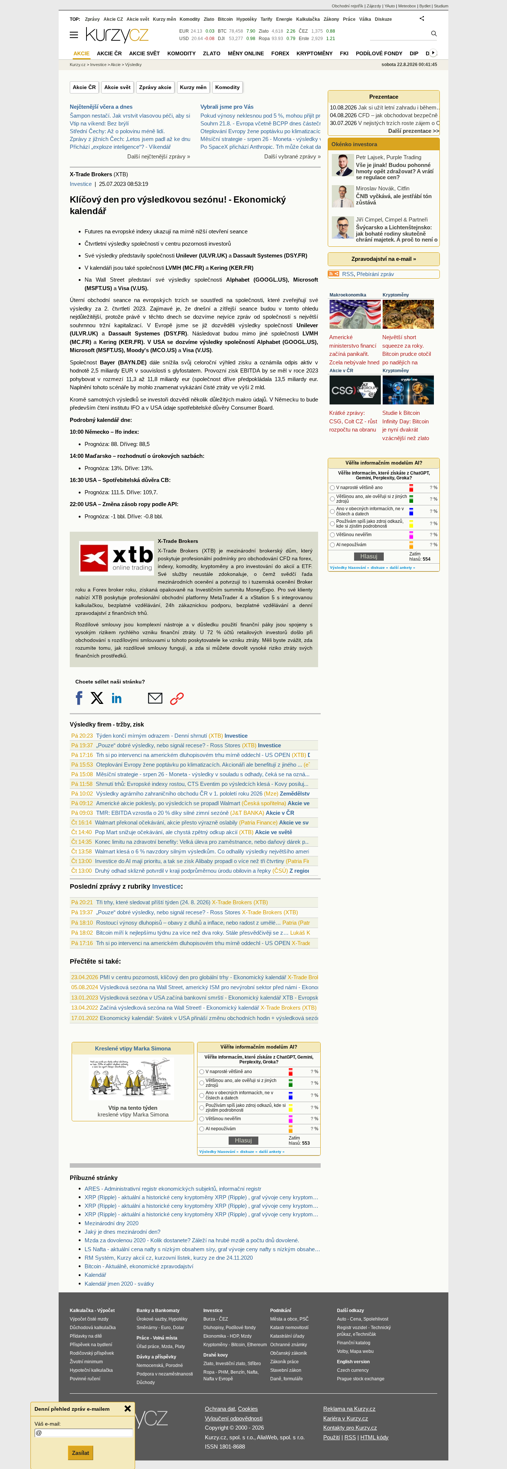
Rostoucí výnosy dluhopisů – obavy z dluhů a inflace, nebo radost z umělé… (188, 922)
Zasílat (80, 1453)
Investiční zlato (230, 1363)
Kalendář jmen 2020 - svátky (119, 1284)
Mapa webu (362, 1351)
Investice (81, 184)
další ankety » (272, 1152)
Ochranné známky (288, 1344)
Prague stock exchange (361, 1378)
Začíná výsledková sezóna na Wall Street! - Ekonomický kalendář (179, 1007)
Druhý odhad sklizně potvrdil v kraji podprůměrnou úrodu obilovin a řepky (183, 871)
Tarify (266, 19)
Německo (97, 432)
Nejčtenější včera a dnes (101, 107)
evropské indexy (132, 231)
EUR (127, 370)
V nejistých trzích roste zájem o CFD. (403, 123)
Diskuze (383, 19)
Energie (284, 19)
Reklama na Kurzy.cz (349, 1409)
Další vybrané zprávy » (292, 156)
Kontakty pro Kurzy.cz (350, 1427)
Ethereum (257, 1344)
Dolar (178, 1327)
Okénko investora (353, 144)
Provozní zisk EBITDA (232, 370)
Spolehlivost (375, 1319)
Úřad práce (148, 1346)
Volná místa (165, 1338)
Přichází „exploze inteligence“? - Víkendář (120, 147)
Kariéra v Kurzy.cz (345, 1418)
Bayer (107, 362)
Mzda (167, 1346)
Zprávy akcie (155, 87)
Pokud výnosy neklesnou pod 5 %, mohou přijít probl (263, 115)
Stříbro (254, 1363)
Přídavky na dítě (86, 1336)
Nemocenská (150, 1365)
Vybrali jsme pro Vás (227, 107)
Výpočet (106, 1310)
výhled (227, 362)
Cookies (248, 1409)
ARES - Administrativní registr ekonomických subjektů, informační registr (173, 1189)
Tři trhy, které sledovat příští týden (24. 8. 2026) (153, 902)
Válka (365, 19)
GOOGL (266, 279)
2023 (139, 308)
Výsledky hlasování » (219, 1152)
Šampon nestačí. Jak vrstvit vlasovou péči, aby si (130, 115)
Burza (209, 1319)
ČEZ (303, 31)
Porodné (174, 1365)
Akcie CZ (113, 19)
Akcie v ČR (280, 813)
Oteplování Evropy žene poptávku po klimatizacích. (262, 131)
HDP (234, 1336)
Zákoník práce (284, 1361)
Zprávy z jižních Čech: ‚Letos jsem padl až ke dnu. (131, 139)
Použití (331, 1437)
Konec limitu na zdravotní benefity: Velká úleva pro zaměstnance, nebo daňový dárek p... (202, 842)
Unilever (186, 255)
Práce (349, 19)
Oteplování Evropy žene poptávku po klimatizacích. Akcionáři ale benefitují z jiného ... (199, 764)
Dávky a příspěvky (156, 1357)
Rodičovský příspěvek (92, 1353)
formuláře (293, 1378)
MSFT (93, 288)
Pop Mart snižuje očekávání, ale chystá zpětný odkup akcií (166, 832)
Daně (275, 1378)
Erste (304, 38)
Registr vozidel (352, 1327)
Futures (94, 231)
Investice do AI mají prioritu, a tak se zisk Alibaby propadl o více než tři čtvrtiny (189, 861)
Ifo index (126, 432)
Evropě (163, 325)
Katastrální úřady (287, 1336)
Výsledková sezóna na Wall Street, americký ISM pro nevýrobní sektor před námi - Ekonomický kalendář (227, 987)
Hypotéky (246, 19)
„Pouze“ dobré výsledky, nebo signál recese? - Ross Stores (168, 745)
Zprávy (92, 19)
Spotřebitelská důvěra (130, 480)
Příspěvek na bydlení (91, 1344)
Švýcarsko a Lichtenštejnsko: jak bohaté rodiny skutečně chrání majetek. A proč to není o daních (385, 236)
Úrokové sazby (151, 1319)
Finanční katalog (353, 1342)
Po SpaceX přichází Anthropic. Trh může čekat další (263, 147)
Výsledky (133, 64)
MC (188, 268)
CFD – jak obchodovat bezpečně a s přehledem (416, 115)
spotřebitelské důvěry (203, 407)
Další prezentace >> (413, 131)
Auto (341, 1319)
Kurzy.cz (78, 64)
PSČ (304, 1319)
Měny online (246, 53)
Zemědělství (295, 793)
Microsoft (305, 279)
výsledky (119, 243)
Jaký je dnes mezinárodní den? (122, 1232)
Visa (123, 288)
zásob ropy (135, 504)
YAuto (390, 6)
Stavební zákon (285, 1370)
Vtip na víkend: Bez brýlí (99, 123)
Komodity (227, 87)
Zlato (264, 31)
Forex (280, 53)
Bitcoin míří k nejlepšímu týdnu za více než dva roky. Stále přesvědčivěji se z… (192, 932)
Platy (180, 1346)
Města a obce (283, 1319)
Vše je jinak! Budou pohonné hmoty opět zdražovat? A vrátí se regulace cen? (395, 171)
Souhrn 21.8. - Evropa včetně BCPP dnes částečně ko (266, 123)
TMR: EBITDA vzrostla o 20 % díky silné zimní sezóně (162, 813)
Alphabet (237, 279)
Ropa (264, 38)
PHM (223, 1372)
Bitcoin (225, 19)
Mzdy (246, 1336)
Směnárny (147, 1327)
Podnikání (280, 1310)
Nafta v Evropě (218, 1378)
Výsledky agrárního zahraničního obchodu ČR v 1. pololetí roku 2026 (179, 793)
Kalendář (95, 1275)
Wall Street (110, 279)
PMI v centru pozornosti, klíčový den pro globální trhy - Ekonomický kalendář (193, 977)
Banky (143, 1310)
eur (186, 379)
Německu (286, 399)
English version (353, 1361)
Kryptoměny (396, 295)
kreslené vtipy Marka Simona (133, 1111)
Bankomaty (167, 1310)
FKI (344, 53)
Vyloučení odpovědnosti (233, 1418)
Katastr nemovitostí (289, 1327)
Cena (355, 1319)
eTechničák (364, 1334)
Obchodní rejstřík (347, 6)
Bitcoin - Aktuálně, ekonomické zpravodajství (139, 1266)
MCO (159, 350)
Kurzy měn (193, 87)
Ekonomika (214, 1336)
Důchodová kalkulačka (93, 1327)
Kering (219, 268)
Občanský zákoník (288, 1353)
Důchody (146, 1382)
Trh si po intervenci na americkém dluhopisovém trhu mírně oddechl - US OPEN (193, 755)
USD (184, 38)
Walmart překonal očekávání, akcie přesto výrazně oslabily (166, 822)
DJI (221, 38)
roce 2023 (306, 370)
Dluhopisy (213, 1327)
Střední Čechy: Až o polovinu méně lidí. (117, 131)
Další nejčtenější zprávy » (158, 156)
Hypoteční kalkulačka (91, 1370)
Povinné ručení (85, 1378)
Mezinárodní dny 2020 (111, 1223)
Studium (441, 6)
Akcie (116, 64)
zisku (244, 362)
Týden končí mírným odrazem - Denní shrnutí (151, 735)
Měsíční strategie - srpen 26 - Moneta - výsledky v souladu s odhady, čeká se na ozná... (203, 774)
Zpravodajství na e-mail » (383, 259)
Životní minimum (86, 1361)
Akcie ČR (84, 87)
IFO (135, 407)
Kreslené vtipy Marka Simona (133, 1048)
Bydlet (425, 6)
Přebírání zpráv (375, 274)
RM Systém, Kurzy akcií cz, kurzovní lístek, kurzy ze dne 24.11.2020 (169, 1258)
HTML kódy (374, 1437)
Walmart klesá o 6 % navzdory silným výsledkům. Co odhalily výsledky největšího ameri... (204, 851)
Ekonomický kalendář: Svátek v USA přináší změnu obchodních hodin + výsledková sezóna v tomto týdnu (229, 1018)
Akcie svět (117, 87)
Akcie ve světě (306, 803)
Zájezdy (374, 6)
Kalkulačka (308, 19)
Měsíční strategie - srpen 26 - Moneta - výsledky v (261, 139)
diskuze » (249, 1152)
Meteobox (407, 6)
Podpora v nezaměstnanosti (165, 1374)
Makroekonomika (348, 295)
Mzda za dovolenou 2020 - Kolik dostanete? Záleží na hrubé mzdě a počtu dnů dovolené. (192, 1240)
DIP (414, 53)
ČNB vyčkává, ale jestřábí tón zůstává (394, 199)
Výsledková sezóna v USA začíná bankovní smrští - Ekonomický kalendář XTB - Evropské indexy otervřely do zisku (241, 997)
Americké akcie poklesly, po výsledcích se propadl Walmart (168, 803)
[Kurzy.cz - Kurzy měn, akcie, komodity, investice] (117, 41)
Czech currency (353, 1370)
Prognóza (96, 444)
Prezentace (383, 97)
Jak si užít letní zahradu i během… (400, 107)
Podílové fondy (379, 53)
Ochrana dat (220, 1409)
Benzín (237, 1372)
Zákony (331, 19)
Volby (342, 1351)
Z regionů (302, 871)
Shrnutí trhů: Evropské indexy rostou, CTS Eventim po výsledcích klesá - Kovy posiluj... (202, 784)
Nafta (252, 1372)
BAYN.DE (132, 362)
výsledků (127, 399)
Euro (166, 1327)
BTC (222, 31)
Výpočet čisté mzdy (89, 1319)
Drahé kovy (215, 1355)
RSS (348, 274)
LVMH (173, 268)
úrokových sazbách (177, 456)
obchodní (99, 300)
